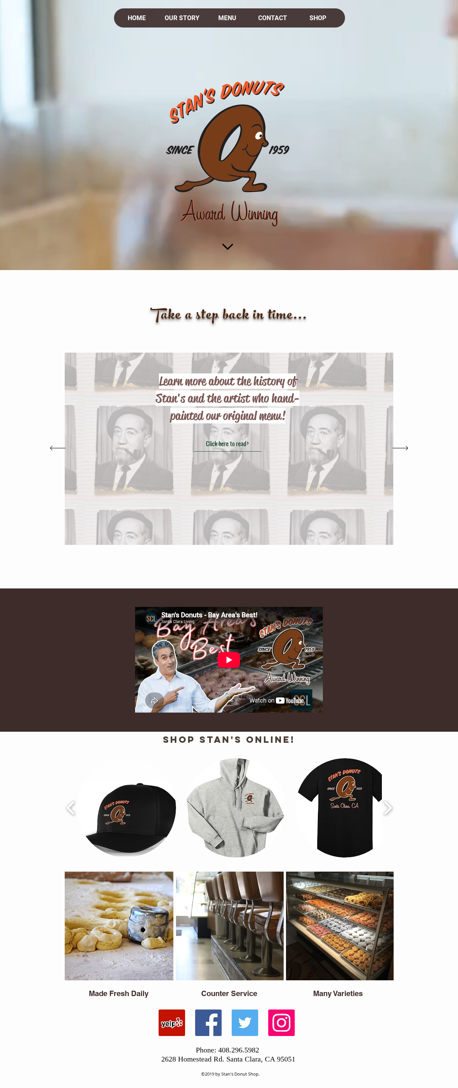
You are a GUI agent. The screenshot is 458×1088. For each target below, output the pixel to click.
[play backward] (70, 808)
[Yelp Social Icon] (172, 1022)
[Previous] (58, 448)
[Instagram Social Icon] (281, 1022)
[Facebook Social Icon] (208, 1022)
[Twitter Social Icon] (245, 1022)
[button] (126, 808)
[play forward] (387, 808)
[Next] (400, 448)
